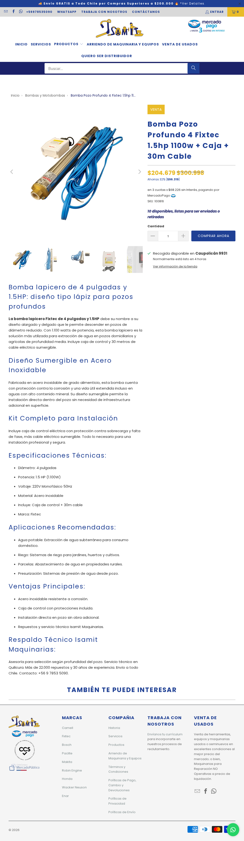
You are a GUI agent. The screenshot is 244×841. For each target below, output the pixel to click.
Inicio (15, 95)
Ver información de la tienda (175, 266)
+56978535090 (39, 12)
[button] (68, 44)
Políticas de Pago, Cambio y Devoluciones (122, 785)
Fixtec (66, 736)
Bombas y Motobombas (45, 95)
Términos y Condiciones (118, 769)
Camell (67, 728)
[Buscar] (193, 68)
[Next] (139, 172)
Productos (116, 744)
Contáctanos (146, 12)
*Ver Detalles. (193, 3)
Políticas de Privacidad (117, 801)
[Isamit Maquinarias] (119, 28)
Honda (67, 779)
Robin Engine (72, 770)
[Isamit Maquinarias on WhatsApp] (21, 12)
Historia (114, 728)
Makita (67, 762)
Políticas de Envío (122, 812)
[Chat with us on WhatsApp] (233, 829)
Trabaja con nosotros (104, 12)
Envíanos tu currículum (165, 734)
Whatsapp (66, 12)
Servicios (115, 736)
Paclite (67, 753)
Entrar (217, 12)
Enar (65, 796)
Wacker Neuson (74, 787)
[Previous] (12, 172)
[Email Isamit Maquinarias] (6, 12)
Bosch (66, 744)
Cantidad (155, 226)
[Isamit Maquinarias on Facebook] (13, 12)
